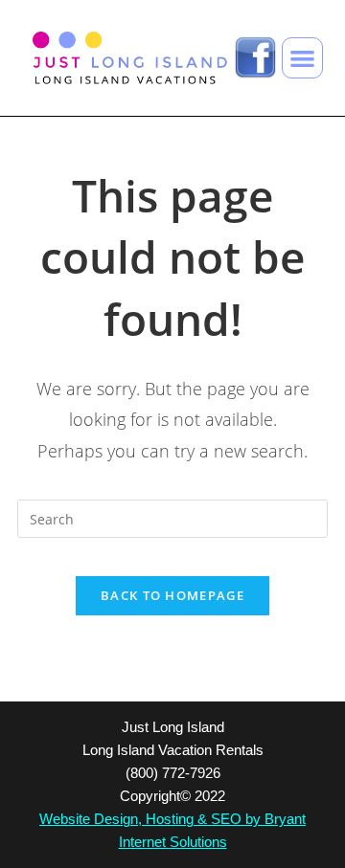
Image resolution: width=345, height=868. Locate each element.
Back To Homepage (172, 595)
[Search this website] (172, 517)
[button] (302, 57)
